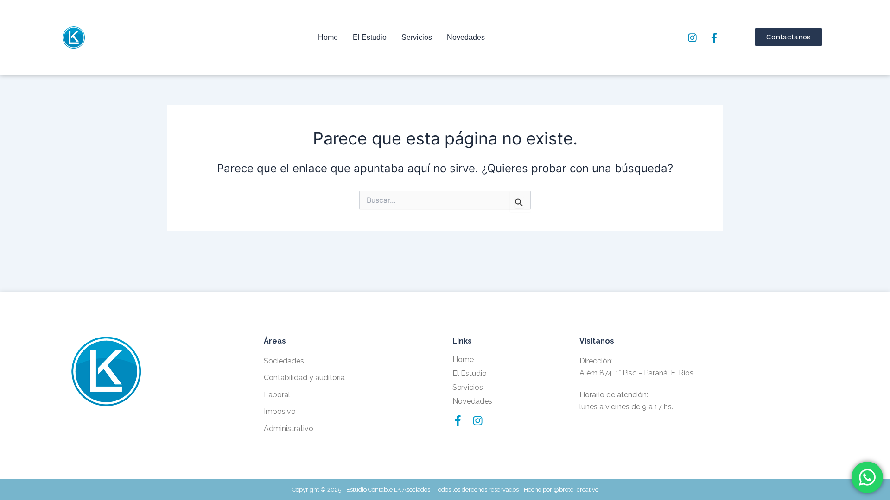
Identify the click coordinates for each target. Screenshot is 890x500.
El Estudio (370, 37)
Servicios (416, 37)
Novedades (466, 37)
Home (328, 37)
